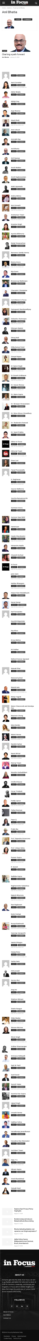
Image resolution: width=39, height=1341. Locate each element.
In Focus (14, 564)
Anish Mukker (16, 168)
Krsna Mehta (16, 640)
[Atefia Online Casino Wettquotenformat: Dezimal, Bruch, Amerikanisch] (7, 1242)
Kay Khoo (14, 631)
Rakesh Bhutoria (17, 895)
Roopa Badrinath (17, 924)
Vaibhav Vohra (16, 1122)
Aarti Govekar (16, 82)
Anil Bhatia (5, 57)
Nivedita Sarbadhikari (19, 772)
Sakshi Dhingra (16, 942)
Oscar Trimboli (16, 791)
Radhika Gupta (16, 876)
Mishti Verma (16, 735)
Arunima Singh (16, 224)
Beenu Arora (15, 262)
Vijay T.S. (14, 1160)
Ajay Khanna (15, 111)
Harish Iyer (15, 527)
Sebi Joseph (15, 971)
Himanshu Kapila (17, 546)
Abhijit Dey (15, 101)
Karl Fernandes (16, 612)
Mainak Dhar (15, 668)
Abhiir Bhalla (15, 92)
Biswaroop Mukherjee (19, 281)
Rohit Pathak (16, 914)
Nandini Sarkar (16, 744)
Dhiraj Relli (15, 338)
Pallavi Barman (16, 810)
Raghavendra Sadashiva (20, 886)
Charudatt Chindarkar (19, 290)
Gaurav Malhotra (17, 489)
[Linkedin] (22, 1306)
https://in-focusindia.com (17, 569)
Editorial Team (16, 451)
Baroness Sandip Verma (20, 253)
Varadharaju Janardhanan (20, 1131)
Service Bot (15, 980)
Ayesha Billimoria (17, 234)
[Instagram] (17, 1306)
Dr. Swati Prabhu (17, 432)
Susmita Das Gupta (18, 1094)
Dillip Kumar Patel (17, 347)
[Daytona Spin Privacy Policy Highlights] (7, 1211)
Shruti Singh (15, 1037)
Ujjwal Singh (15, 1103)
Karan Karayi (15, 602)
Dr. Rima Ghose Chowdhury (21, 413)
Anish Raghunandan (18, 177)
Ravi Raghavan (16, 905)
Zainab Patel (16, 1188)
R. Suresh (14, 867)
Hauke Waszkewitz (18, 536)
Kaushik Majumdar (18, 621)
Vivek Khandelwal (17, 1179)
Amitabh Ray (16, 139)
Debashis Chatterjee (19, 319)
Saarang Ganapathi (18, 933)
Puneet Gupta (16, 857)
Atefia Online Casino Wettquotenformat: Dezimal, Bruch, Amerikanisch (23, 1241)
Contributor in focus (19, 300)
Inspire (4, 51)
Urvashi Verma (16, 1113)
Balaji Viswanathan (18, 243)
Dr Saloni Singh (16, 366)
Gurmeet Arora (16, 508)
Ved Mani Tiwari (17, 1150)
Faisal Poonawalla (18, 470)
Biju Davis (14, 271)
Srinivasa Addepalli (18, 1056)
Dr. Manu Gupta (17, 394)
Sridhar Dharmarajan (19, 1046)
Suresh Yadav (16, 1084)
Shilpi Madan (15, 1018)
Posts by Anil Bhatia (19, 8)
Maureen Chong (17, 716)
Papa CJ (14, 820)
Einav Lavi (14, 460)
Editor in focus (16, 442)
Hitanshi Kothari (17, 555)
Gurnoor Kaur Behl (18, 517)
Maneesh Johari (17, 678)
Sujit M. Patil (15, 1065)
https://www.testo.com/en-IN (18, 588)
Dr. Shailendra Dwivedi (19, 423)
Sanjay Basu (15, 952)
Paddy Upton (16, 801)
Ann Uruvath (15, 205)
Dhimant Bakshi (17, 328)
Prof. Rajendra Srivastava (20, 839)
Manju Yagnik (16, 697)
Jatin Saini (14, 574)
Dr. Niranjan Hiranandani (20, 404)
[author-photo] (9, 23)
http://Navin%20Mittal (16, 758)
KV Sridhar (15, 649)
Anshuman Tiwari (17, 215)
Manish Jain (15, 687)
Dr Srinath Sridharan (18, 375)
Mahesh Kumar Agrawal (20, 659)
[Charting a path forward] (19, 43)
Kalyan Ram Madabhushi (20, 593)
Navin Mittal (15, 753)
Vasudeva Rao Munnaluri (20, 1141)
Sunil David (15, 1075)
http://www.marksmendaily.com (19, 87)
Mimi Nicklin (15, 725)
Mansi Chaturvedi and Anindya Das (22, 707)
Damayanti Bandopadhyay (21, 309)
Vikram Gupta (16, 1169)
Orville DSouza (16, 782)
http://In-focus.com (15, 994)
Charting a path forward (13, 54)
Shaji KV (14, 990)
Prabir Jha (14, 829)
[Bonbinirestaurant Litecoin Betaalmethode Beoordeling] (7, 1221)
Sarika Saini (15, 961)
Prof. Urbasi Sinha (18, 848)
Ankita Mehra (16, 196)
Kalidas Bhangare (17, 583)
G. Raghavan (15, 479)
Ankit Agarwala (17, 186)
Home (4, 8)
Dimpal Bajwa (16, 357)
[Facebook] (12, 1306)
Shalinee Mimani (17, 999)
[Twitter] (27, 1306)
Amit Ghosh (15, 130)
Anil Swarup (15, 158)
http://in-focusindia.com (17, 578)
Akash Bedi (15, 120)
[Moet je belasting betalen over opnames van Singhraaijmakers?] (7, 1231)
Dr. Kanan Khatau (17, 385)
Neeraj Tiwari (16, 763)
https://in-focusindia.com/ (17, 125)
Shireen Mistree (17, 1028)
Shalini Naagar (16, 1009)
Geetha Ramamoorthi (19, 498)
